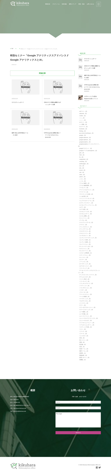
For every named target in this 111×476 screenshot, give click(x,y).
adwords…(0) (83, 113)
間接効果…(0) (83, 355)
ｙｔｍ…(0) (82, 181)
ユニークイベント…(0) (85, 316)
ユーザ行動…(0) (83, 314)
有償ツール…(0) (83, 348)
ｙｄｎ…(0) (82, 179)
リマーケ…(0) (83, 333)
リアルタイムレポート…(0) (86, 325)
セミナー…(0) (83, 259)
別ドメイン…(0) (83, 340)
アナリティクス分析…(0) (86, 194)
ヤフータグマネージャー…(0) (87, 307)
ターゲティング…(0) (84, 263)
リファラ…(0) (83, 331)
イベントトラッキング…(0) (86, 198)
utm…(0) (81, 172)
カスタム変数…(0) (84, 216)
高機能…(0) (82, 359)
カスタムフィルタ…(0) (85, 211)
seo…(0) (81, 165)
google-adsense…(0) (85, 137)
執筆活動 (64, 4)
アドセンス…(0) (83, 187)
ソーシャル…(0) (83, 261)
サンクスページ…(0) (84, 250)
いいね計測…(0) (83, 196)
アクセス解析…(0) (84, 183)
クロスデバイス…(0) (84, 231)
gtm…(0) (81, 152)
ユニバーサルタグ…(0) (85, 320)
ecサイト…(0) (83, 122)
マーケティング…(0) (84, 298)
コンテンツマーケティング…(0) (88, 237)
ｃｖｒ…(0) (82, 120)
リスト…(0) (82, 329)
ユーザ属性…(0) (83, 311)
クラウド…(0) (83, 224)
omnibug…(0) (83, 161)
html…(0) (81, 155)
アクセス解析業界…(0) (85, 185)
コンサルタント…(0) (84, 235)
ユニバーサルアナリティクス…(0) (88, 318)
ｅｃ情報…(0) (83, 124)
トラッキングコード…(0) (86, 283)
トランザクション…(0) (85, 287)
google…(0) (82, 135)
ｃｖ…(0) (81, 118)
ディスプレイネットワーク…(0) (88, 274)
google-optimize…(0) (85, 139)
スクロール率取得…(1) (85, 253)
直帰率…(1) (82, 353)
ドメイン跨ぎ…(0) (84, 279)
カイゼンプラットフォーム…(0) (88, 205)
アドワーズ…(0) (83, 192)
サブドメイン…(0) (84, 248)
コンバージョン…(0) (84, 244)
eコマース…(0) (83, 126)
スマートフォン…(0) (84, 255)
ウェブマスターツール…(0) (86, 200)
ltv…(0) (81, 157)
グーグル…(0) (83, 220)
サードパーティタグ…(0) (86, 246)
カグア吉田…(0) (83, 209)
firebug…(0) (82, 131)
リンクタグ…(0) (83, 335)
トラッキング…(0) (84, 281)
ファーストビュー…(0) (85, 294)
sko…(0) (81, 168)
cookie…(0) (82, 115)
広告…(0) (81, 346)
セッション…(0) (83, 257)
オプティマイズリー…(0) (86, 203)
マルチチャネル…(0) (84, 301)
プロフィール (56, 4)
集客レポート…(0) (84, 357)
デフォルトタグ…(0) (84, 277)
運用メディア (72, 4)
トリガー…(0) (83, 290)
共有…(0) (81, 338)
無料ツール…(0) (83, 351)
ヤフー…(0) (82, 305)
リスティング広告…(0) (85, 327)
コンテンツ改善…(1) (84, 242)
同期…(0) (81, 342)
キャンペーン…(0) (84, 218)
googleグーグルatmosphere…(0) (88, 150)
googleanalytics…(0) (84, 142)
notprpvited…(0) (83, 159)
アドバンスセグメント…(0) (86, 189)
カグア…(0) (82, 207)
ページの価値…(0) (84, 296)
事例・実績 (81, 4)
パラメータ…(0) (83, 292)
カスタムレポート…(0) (85, 213)
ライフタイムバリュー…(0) (86, 322)
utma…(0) (82, 174)
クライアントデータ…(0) (86, 222)
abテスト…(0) (83, 111)
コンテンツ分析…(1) (84, 239)
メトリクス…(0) (83, 303)
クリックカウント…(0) (85, 226)
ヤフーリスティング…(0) (86, 309)
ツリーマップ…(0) (84, 268)
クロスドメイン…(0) (84, 233)
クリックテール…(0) (84, 229)
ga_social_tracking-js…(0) (86, 133)
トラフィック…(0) (84, 285)
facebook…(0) (83, 128)
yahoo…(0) (82, 176)
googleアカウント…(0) (85, 148)
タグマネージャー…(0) (85, 266)
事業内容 (47, 4)
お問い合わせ (90, 4)
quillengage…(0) (83, 163)
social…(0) (82, 170)
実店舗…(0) (82, 344)
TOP (12, 48)
